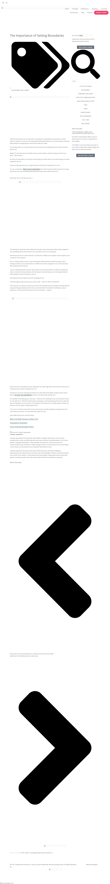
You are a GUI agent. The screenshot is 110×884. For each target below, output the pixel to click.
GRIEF (85, 109)
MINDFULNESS (85, 112)
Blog (82, 12)
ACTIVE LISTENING (86, 86)
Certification (85, 9)
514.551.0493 (24, 853)
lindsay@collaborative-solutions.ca (41, 853)
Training (75, 9)
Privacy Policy (81, 864)
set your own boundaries (23, 395)
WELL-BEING (25, 90)
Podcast (89, 12)
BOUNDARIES (16, 90)
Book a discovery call (6, 883)
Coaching (104, 9)
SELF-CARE (85, 120)
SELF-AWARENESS (85, 116)
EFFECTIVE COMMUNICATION (85, 97)
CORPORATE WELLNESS (85, 94)
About (67, 9)
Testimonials (74, 12)
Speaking (95, 9)
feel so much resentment (31, 169)
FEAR (85, 105)
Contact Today (101, 12)
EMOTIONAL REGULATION (85, 101)
